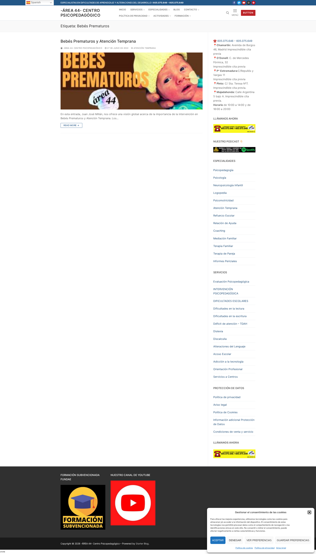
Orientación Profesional (227, 369)
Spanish (35, 2)
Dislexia (218, 331)
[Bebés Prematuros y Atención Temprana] (132, 81)
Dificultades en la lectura (228, 308)
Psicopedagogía (223, 170)
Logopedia (220, 192)
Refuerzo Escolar (224, 215)
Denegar (235, 540)
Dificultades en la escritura (230, 316)
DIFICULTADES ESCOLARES (230, 301)
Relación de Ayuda (224, 223)
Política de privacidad (265, 548)
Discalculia (220, 338)
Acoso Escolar (222, 354)
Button (248, 12)
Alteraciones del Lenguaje (229, 346)
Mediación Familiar (225, 238)
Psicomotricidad (223, 200)
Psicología (219, 177)
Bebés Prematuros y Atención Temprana (98, 41)
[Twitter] (239, 3)
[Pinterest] (253, 3)
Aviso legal (281, 548)
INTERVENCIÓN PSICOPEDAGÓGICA (225, 291)
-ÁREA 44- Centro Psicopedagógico (80, 13)
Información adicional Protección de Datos (233, 422)
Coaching (219, 230)
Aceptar (218, 540)
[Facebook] (234, 3)
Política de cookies (244, 548)
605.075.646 (225, 40)
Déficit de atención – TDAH (230, 323)
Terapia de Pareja (224, 253)
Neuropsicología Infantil (228, 185)
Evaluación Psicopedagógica (231, 281)
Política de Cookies (225, 412)
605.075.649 (244, 40)
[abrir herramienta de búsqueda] (227, 12)
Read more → (71, 125)
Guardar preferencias (293, 540)
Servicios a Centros (225, 376)
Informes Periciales (225, 261)
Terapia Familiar (223, 246)
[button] (309, 512)
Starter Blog (142, 543)
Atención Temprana (144, 48)
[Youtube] (244, 3)
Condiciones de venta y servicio (233, 431)
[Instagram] (248, 3)
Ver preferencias (259, 540)
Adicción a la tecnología (228, 361)
